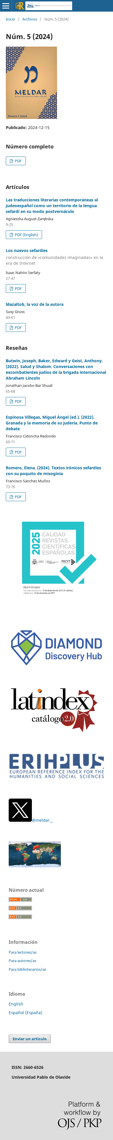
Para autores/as (22, 960)
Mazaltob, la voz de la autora (34, 304)
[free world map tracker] (35, 866)
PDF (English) (26, 234)
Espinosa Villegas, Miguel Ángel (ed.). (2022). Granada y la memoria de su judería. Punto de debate (52, 422)
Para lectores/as (23, 952)
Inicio (10, 19)
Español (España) (25, 1012)
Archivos (29, 19)
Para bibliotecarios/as (27, 969)
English (16, 1004)
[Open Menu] (6, 6)
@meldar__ (42, 820)
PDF (18, 160)
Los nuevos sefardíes (54, 257)
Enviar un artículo (30, 1038)
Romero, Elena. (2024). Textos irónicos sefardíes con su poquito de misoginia (53, 470)
